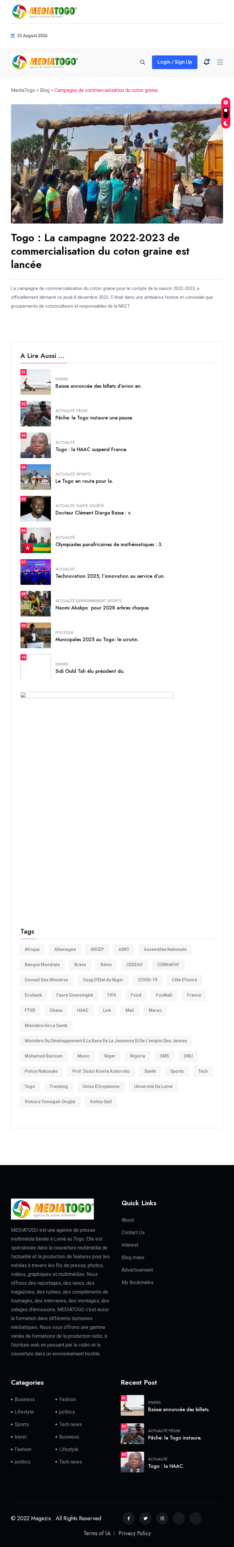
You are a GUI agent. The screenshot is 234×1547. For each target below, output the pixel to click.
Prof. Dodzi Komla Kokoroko (101, 1071)
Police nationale (41, 1071)
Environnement (91, 601)
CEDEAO (134, 964)
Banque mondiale (42, 964)
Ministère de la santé (46, 1025)
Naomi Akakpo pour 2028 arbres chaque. (102, 607)
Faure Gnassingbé (74, 995)
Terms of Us (97, 1533)
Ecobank (33, 995)
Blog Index (133, 1257)
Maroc (155, 1010)
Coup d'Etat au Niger (103, 979)
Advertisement (137, 1270)
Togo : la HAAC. (166, 1466)
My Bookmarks (138, 1282)
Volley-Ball (101, 1101)
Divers (61, 379)
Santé (82, 506)
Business (25, 1399)
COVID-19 (147, 979)
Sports (83, 474)
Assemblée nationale (165, 949)
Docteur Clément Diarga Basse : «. (93, 512)
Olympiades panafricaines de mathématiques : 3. (108, 544)
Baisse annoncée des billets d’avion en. (98, 386)
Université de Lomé (153, 1086)
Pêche (82, 411)
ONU (188, 1056)
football (164, 995)
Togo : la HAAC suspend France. (91, 449)
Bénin (106, 964)
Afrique (32, 949)
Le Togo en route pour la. (84, 481)
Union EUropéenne (101, 1086)
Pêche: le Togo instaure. (174, 1437)
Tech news (70, 1424)
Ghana (56, 1010)
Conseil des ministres (46, 979)
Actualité (65, 411)
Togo (30, 1086)
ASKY (124, 949)
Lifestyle (24, 1412)
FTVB (30, 1010)
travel (21, 1437)
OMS (164, 1056)
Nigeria (137, 1056)
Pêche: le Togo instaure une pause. (94, 417)
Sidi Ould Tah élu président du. (90, 671)
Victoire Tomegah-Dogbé (50, 1101)
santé (150, 1071)
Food (136, 995)
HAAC (82, 1010)
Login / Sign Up (175, 62)
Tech (203, 1071)
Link (107, 1010)
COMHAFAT (168, 964)
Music (83, 1056)
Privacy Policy (135, 1533)
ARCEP (97, 949)
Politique (64, 632)
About (128, 1220)
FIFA (112, 995)
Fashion (67, 1399)
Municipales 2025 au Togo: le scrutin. (97, 639)
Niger (109, 1056)
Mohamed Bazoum (44, 1056)
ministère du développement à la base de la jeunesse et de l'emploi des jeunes (106, 1040)
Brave (80, 964)
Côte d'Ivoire (184, 979)
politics (67, 1412)
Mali (130, 1010)
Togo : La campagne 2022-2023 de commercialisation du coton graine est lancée (100, 251)
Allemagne (65, 949)
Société (96, 506)
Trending (59, 1086)
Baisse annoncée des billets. (179, 1409)
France (194, 995)
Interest (130, 1245)
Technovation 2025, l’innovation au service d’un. (110, 576)
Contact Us (133, 1232)
